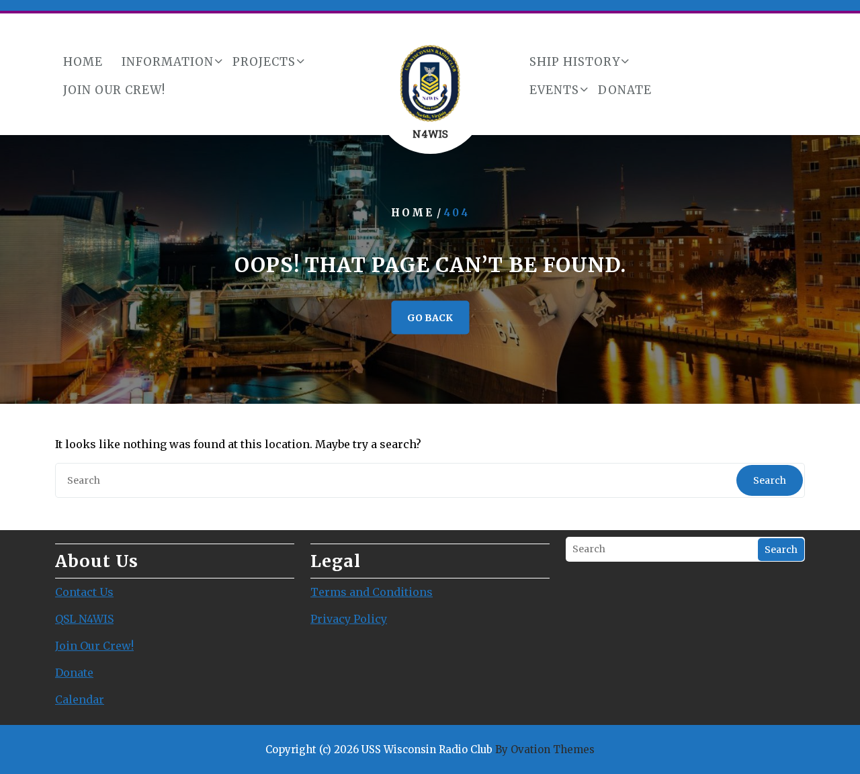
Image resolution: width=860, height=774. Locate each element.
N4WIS (430, 133)
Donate (625, 90)
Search (769, 480)
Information (168, 61)
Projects (264, 61)
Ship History (574, 61)
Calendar (79, 699)
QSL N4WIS (84, 619)
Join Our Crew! (114, 90)
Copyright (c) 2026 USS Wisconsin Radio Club (430, 749)
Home (83, 61)
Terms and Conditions (371, 592)
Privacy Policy (348, 619)
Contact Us (84, 592)
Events (554, 90)
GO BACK (430, 318)
